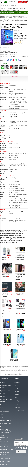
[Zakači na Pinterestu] (13, 61)
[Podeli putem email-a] (21, 61)
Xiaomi (16, 388)
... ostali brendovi (19, 410)
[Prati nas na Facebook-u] (18, 448)
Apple (16, 385)
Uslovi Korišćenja (5, 458)
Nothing (16, 401)
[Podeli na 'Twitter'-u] (11, 61)
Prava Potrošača (5, 461)
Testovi (2, 414)
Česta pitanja (4, 408)
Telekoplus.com (19, 442)
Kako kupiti (3, 405)
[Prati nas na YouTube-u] (23, 448)
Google (16, 391)
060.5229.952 (4, 437)
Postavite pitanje (5, 411)
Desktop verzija (21, 451)
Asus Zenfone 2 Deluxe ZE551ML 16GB (12, 9)
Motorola (17, 407)
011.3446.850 (14, 56)
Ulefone (16, 398)
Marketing (3, 396)
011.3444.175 (24, 56)
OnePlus (16, 395)
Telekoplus (3, 8)
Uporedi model (5, 47)
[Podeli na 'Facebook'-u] (8, 61)
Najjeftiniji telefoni (5, 420)
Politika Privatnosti (5, 455)
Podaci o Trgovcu (5, 464)
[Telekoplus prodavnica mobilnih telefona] (22, 3)
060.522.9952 (12, 2)
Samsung (17, 382)
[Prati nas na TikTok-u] (26, 448)
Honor (16, 404)
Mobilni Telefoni (12, 8)
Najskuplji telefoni (5, 423)
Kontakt (2, 426)
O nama (2, 382)
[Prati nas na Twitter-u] (21, 448)
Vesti (1, 417)
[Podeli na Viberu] (19, 61)
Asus (19, 8)
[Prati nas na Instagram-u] (16, 448)
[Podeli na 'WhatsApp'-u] (16, 61)
